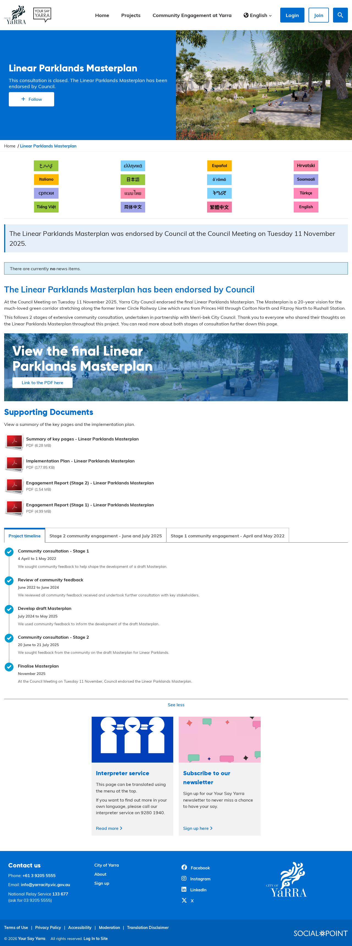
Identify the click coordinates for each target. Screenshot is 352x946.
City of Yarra (106, 865)
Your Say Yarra (31, 938)
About (100, 874)
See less (176, 704)
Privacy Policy (48, 927)
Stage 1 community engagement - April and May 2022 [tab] (228, 535)
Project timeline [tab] (25, 535)
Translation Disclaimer (148, 927)
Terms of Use (16, 927)
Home (102, 15)
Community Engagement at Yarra (192, 15)
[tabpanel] (176, 629)
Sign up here (196, 828)
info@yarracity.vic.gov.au (45, 884)
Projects (131, 15)
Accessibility (80, 927)
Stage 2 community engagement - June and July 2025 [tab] (106, 535)
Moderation (109, 927)
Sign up (101, 883)
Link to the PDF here (42, 382)
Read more (108, 828)
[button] (258, 15)
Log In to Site (96, 938)
